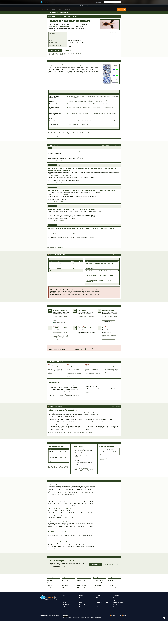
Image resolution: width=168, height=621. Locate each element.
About (48, 9)
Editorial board (50, 585)
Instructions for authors (111, 564)
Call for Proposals (67, 604)
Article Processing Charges (102, 602)
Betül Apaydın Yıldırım (108, 310)
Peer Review (65, 602)
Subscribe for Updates (118, 602)
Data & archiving (81, 587)
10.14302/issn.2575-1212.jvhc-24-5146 (56, 241)
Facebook (113, 615)
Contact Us (115, 606)
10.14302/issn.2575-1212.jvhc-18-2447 (56, 160)
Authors (98, 595)
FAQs (97, 606)
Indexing (102, 459)
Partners (115, 597)
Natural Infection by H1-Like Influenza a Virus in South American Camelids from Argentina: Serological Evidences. (82, 190)
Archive (63, 582)
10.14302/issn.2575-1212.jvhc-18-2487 (56, 182)
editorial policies (82, 349)
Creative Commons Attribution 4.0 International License (88, 617)
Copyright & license (81, 585)
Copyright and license (85, 471)
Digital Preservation (83, 606)
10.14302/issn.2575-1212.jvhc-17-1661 (56, 201)
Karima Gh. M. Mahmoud (84, 328)
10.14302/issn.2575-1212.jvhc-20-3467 (107, 33)
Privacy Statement (83, 609)
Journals (98, 2)
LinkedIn (125, 615)
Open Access (65, 600)
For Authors (60, 9)
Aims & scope (68, 50)
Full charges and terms (61, 468)
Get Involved (68, 9)
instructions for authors (52, 433)
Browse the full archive (59, 247)
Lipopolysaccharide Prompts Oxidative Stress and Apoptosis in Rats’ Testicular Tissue (99, 264)
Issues (54, 9)
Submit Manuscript (121, 9)
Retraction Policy (83, 604)
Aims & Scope (53, 136)
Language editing (96, 587)
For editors (110, 580)
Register (124, 1)
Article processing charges (98, 582)
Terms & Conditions (83, 611)
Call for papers (65, 587)
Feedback (81, 597)
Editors (97, 597)
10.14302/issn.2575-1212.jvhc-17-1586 (56, 220)
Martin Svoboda (82, 310)
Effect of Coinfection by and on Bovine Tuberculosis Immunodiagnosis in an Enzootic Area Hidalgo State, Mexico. (82, 169)
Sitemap (115, 604)
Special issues (65, 585)
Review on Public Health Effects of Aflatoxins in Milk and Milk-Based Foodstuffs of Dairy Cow (99, 276)
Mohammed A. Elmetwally (60, 310)
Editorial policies (81, 580)
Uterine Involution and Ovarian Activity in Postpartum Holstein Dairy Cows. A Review (73, 151)
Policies (81, 600)
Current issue (65, 580)
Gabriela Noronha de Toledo (60, 328)
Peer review (79, 582)
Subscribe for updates (113, 587)
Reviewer (98, 600)
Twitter (119, 615)
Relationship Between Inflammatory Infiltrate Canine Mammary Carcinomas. (71, 209)
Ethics (80, 602)
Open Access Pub (53, 12)
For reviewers (111, 582)
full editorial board (62, 352)
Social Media (116, 595)
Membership (110, 585)
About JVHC (49, 580)
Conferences (65, 606)
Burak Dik (105, 328)
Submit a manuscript (55, 50)
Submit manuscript (97, 585)
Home (43, 9)
